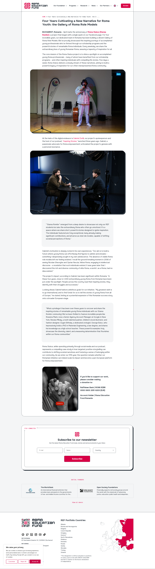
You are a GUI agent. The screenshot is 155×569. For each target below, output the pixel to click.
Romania (63, 542)
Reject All (23, 561)
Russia (63, 544)
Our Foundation (59, 6)
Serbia (63, 546)
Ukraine (63, 552)
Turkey (63, 550)
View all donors (77, 502)
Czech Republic (66, 531)
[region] (23, 554)
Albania (63, 524)
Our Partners (104, 6)
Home (44, 17)
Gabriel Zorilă (78, 138)
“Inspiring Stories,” (70, 141)
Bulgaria (63, 529)
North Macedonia (66, 537)
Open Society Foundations (105, 491)
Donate (125, 6)
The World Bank (50, 491)
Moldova (63, 539)
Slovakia (63, 548)
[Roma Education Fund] (36, 5)
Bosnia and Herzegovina (69, 526)
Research (83, 6)
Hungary (63, 533)
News (94, 6)
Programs (72, 6)
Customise (12, 561)
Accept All (35, 561)
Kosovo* (63, 535)
